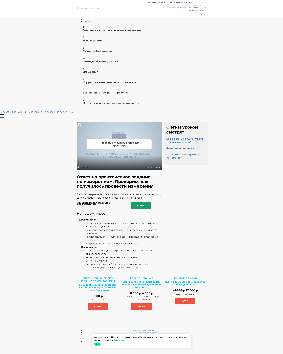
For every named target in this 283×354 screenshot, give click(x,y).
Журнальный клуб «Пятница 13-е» (144, 332)
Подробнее (118, 340)
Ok (97, 344)
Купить (140, 205)
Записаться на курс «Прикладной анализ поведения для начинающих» (40, 112)
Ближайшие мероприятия (143, 330)
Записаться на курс (197, 10)
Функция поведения (180, 148)
